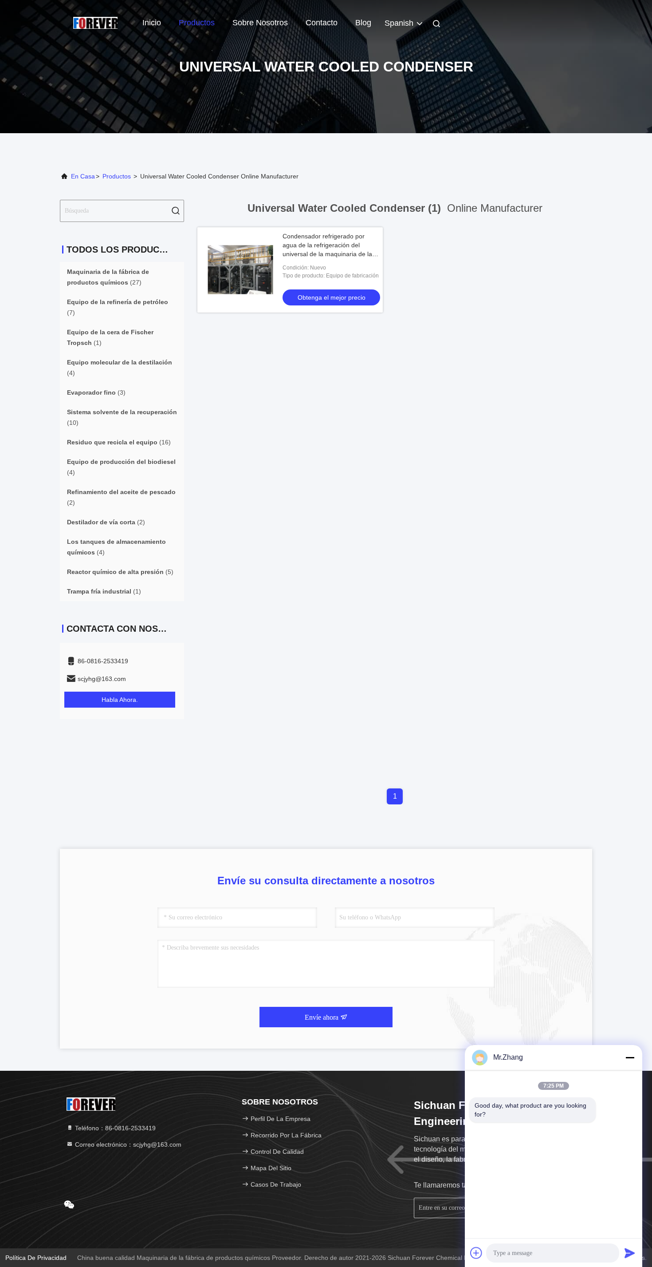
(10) (122, 417)
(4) (119, 367)
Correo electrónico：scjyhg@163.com (127, 1144)
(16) (119, 442)
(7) (117, 307)
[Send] (630, 1253)
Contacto (322, 22)
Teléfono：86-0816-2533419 (114, 1128)
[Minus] (630, 1057)
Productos (197, 22)
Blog (363, 22)
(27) (108, 277)
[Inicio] (95, 22)
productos (116, 176)
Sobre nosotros (260, 22)
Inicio (151, 22)
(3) (96, 392)
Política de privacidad (36, 1257)
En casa (83, 176)
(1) (110, 337)
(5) (120, 571)
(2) (121, 497)
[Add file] (476, 1253)
